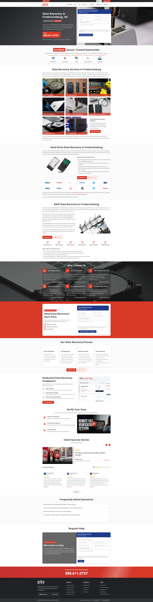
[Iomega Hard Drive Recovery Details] (71, 188)
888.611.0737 (76, 573)
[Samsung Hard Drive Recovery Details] (82, 182)
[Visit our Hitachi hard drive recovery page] (59, 182)
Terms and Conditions (104, 587)
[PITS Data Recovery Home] (45, 4)
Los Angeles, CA (86, 587)
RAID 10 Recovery (94, 245)
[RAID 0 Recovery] (48, 242)
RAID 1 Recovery (59, 245)
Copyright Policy (103, 589)
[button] (94, 424)
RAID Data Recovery (70, 587)
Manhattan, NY (86, 585)
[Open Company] (101, 4)
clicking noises (79, 192)
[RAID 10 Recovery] (94, 242)
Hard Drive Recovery (70, 585)
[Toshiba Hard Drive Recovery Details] (105, 188)
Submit (81, 561)
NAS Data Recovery (70, 594)
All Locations (85, 592)
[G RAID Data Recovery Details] (94, 188)
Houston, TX (85, 589)
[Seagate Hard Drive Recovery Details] (71, 182)
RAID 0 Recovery (47, 245)
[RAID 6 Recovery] (82, 242)
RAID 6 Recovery (82, 245)
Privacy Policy (82, 328)
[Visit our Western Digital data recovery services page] (47, 182)
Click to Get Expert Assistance (87, 331)
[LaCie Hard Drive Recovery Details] (105, 182)
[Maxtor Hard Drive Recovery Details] (59, 188)
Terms (82, 31)
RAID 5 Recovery (71, 245)
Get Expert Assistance (86, 35)
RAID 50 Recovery (105, 245)
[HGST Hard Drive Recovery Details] (82, 188)
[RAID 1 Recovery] (59, 242)
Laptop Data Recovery (70, 592)
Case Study (106, 460)
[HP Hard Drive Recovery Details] (94, 182)
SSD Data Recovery (70, 589)
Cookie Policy (102, 592)
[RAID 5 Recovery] (71, 242)
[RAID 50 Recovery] (105, 242)
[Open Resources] (109, 4)
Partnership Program (104, 594)
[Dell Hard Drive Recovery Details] (47, 188)
